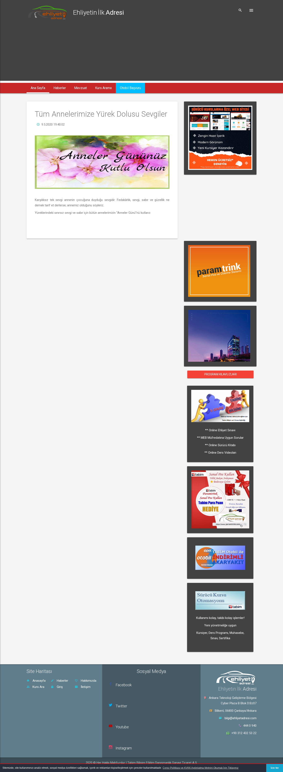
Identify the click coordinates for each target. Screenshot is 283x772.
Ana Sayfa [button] (38, 88)
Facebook (124, 685)
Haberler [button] (59, 88)
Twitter (121, 706)
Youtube (122, 727)
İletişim (85, 687)
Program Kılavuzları (220, 374)
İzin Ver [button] (275, 768)
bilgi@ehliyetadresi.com (240, 718)
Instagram (124, 748)
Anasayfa (39, 681)
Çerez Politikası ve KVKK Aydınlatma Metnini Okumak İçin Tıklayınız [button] (200, 767)
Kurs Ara (38, 687)
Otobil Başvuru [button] (130, 88)
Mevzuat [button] (80, 88)
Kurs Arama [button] (103, 88)
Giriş (59, 687)
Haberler (62, 681)
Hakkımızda (88, 681)
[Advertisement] (141, 52)
